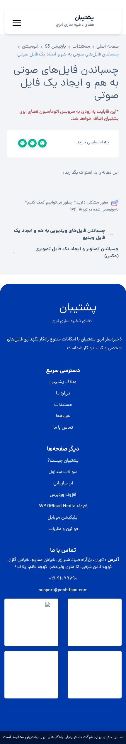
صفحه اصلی (107, 46)
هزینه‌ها (63, 416)
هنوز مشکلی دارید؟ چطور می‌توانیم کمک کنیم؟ (66, 202)
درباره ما (63, 393)
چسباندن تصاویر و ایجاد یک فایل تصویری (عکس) (77, 253)
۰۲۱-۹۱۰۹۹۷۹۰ (63, 578)
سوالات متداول (63, 472)
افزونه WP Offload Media (63, 506)
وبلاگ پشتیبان (63, 382)
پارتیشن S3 (55, 46)
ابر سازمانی (63, 483)
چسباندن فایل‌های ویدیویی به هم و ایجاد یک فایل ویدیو (59, 234)
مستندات (81, 46)
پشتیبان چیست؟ (63, 460)
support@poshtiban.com (63, 590)
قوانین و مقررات (63, 529)
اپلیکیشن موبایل (63, 517)
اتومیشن (30, 46)
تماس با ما (63, 427)
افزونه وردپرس (63, 494)
